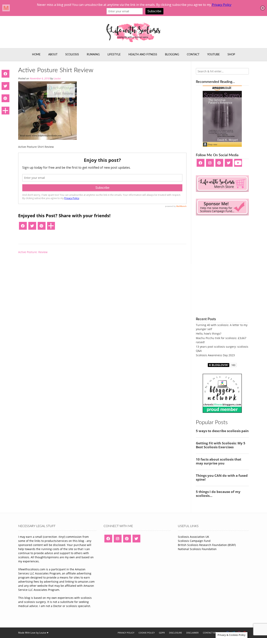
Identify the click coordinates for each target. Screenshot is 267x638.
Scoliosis (72, 54)
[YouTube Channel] (238, 164)
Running (93, 54)
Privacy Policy (126, 632)
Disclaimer (192, 632)
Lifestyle (114, 54)
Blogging (172, 54)
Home (36, 54)
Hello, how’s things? (208, 333)
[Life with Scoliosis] (133, 32)
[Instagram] (210, 164)
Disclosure (175, 632)
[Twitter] (32, 227)
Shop (231, 54)
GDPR (162, 632)
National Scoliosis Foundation (197, 549)
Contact (193, 54)
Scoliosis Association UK (193, 537)
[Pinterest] (41, 227)
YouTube (213, 54)
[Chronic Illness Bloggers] (222, 412)
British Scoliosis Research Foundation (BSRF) (207, 545)
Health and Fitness (142, 54)
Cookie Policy (147, 632)
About (52, 54)
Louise (57, 78)
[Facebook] (23, 227)
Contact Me (209, 632)
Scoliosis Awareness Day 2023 (215, 355)
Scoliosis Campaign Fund (194, 541)
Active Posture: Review (32, 252)
